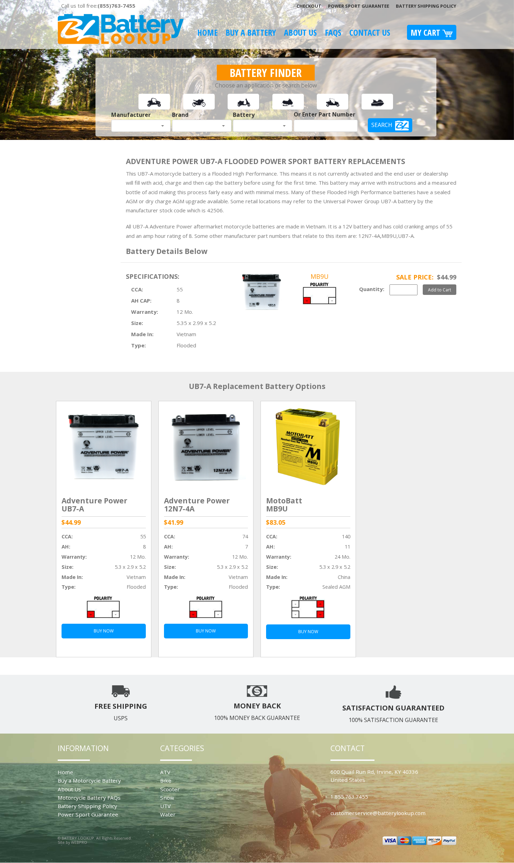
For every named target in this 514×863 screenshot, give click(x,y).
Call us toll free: (98, 5)
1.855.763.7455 (349, 796)
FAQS (333, 32)
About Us (300, 32)
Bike (165, 780)
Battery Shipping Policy (426, 6)
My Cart (426, 32)
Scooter (170, 789)
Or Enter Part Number (324, 114)
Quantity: (371, 289)
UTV (165, 805)
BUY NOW (104, 631)
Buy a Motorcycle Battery (89, 780)
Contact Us (369, 32)
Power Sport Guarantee (358, 6)
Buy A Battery (251, 32)
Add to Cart (439, 289)
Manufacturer (131, 115)
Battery (244, 115)
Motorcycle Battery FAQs (89, 797)
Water (168, 814)
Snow (167, 797)
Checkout (309, 6)
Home (207, 32)
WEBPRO (79, 842)
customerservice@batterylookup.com (378, 812)
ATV (165, 772)
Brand (180, 115)
